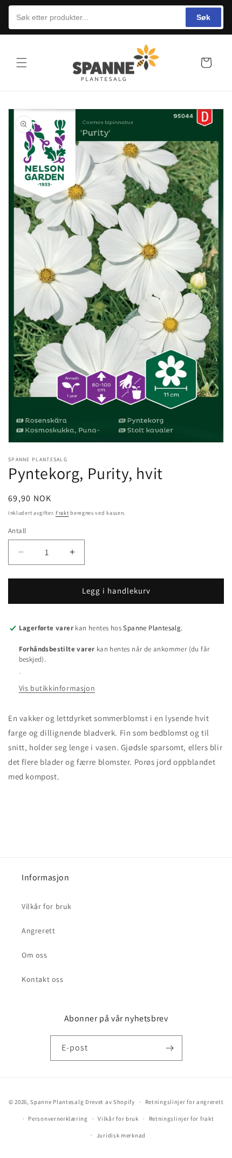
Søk (203, 17)
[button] (21, 63)
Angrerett (38, 930)
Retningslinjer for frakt (181, 1118)
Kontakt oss (43, 979)
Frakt (62, 512)
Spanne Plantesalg (57, 1102)
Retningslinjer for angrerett (184, 1102)
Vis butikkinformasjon (57, 688)
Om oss (34, 955)
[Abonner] (170, 1048)
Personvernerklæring (57, 1118)
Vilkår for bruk (47, 906)
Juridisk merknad (121, 1135)
